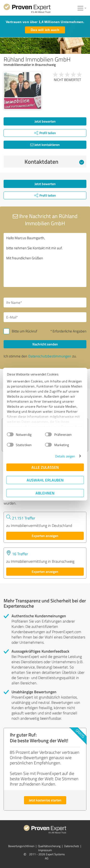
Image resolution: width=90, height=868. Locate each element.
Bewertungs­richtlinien (21, 846)
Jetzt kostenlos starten (45, 800)
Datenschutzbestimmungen (49, 356)
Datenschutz (71, 846)
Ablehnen (45, 493)
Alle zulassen (45, 467)
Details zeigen (65, 456)
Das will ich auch (45, 30)
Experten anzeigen (45, 535)
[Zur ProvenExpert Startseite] (27, 9)
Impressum (45, 850)
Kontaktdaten (41, 161)
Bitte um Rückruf (24, 331)
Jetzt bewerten (45, 121)
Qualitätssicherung (49, 846)
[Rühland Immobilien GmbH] (22, 90)
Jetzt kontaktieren (47, 144)
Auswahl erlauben (45, 480)
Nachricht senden (45, 344)
